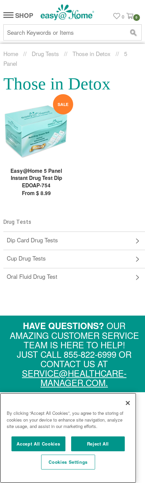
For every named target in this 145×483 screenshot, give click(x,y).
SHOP (23, 15)
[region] (68, 438)
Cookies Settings (68, 462)
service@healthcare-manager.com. (74, 377)
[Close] (127, 403)
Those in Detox (91, 53)
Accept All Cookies (38, 443)
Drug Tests (45, 53)
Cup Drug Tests (26, 258)
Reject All (98, 443)
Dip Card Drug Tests (32, 240)
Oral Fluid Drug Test (32, 276)
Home (10, 53)
